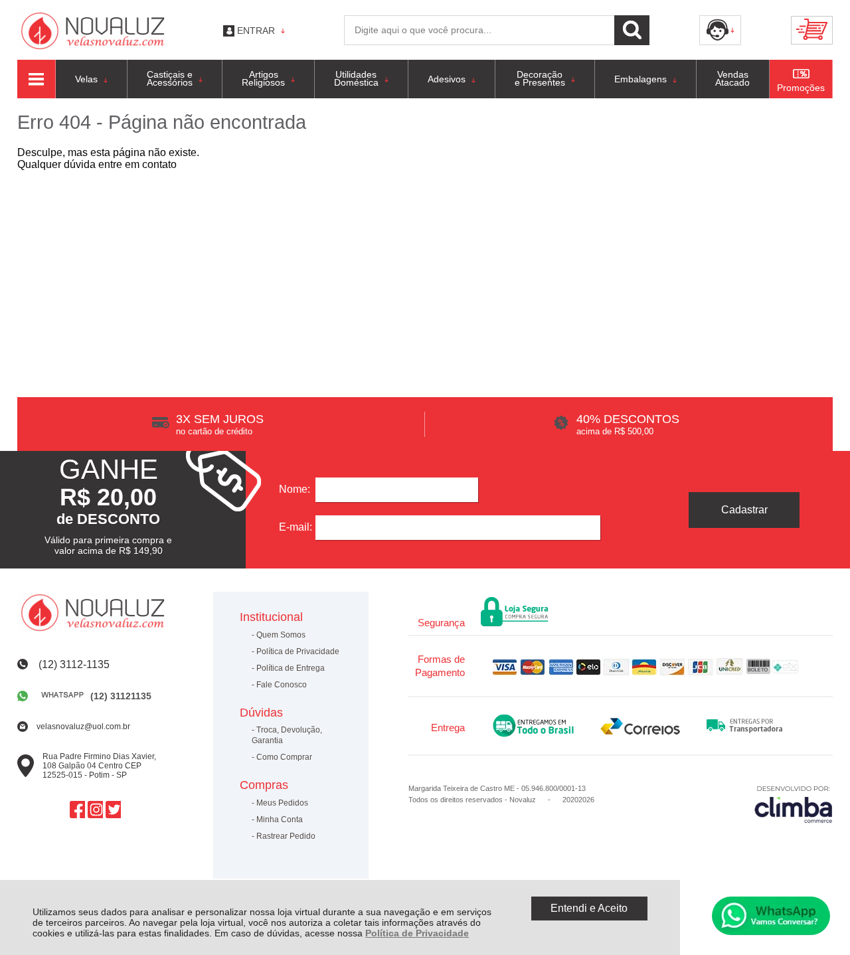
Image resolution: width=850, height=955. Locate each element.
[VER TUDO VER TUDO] (36, 79)
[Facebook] (77, 810)
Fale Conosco (281, 684)
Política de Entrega (290, 668)
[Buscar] (631, 30)
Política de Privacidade (417, 933)
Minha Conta (279, 819)
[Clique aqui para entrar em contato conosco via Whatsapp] (771, 916)
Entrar (256, 30)
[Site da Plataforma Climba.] (793, 804)
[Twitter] (113, 810)
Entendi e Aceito (589, 908)
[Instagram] (95, 810)
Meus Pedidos (282, 803)
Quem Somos (280, 635)
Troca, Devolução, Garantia (287, 735)
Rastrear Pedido (285, 836)
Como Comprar (284, 757)
